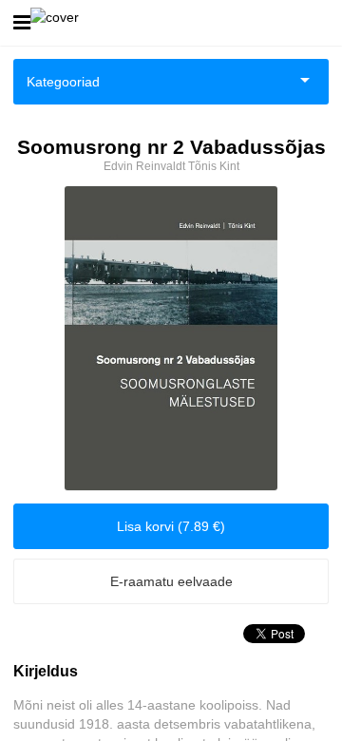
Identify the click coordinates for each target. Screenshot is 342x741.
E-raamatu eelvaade (171, 581)
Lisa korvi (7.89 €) (171, 526)
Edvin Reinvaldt (144, 166)
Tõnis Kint (213, 166)
